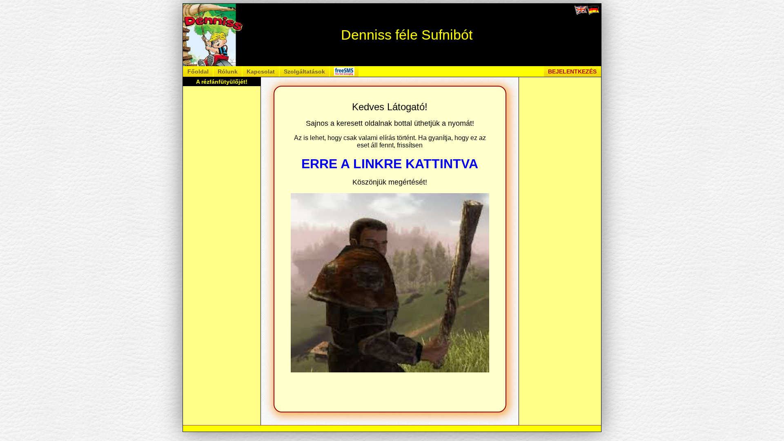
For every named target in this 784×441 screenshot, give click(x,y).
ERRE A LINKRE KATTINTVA (389, 163)
